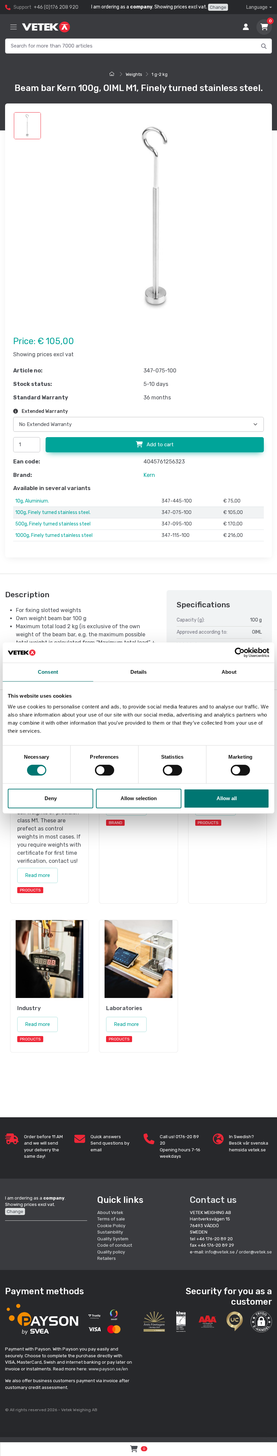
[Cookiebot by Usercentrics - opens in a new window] (239, 652)
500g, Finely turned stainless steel (53, 524)
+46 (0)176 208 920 (56, 7)
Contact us (213, 1200)
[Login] (246, 27)
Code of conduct (114, 1245)
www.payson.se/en (108, 1368)
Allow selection (139, 798)
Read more (37, 875)
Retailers (106, 1258)
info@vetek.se (220, 1251)
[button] (261, 1321)
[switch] (104, 770)
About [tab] (229, 672)
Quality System (112, 1238)
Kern (149, 475)
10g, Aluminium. (32, 501)
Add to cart (159, 445)
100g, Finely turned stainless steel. (53, 512)
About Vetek (110, 1212)
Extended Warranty (44, 411)
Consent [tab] (48, 672)
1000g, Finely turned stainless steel (54, 535)
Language (257, 7)
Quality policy (111, 1251)
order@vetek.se (255, 1251)
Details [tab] (138, 672)
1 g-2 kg (160, 74)
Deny (51, 798)
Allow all (227, 798)
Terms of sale (111, 1218)
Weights (134, 74)
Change (218, 7)
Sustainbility (110, 1232)
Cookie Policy (111, 1225)
